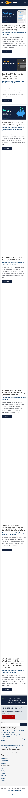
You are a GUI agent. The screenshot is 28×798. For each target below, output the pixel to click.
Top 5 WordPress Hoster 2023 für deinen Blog (12, 258)
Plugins (4, 129)
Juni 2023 (3, 763)
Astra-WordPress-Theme (14, 790)
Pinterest (22, 397)
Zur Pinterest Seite (9, 717)
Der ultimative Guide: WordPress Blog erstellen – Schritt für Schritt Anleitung (13, 528)
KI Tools (21, 81)
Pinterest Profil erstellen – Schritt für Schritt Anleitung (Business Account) (13, 392)
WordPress (22, 32)
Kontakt (14, 795)
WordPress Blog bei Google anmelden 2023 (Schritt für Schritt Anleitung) (13, 27)
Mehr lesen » (6, 52)
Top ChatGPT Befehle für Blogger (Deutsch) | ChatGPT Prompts (12, 76)
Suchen (2, 722)
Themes (9, 129)
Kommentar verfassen (8, 32)
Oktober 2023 (4, 758)
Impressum (14, 793)
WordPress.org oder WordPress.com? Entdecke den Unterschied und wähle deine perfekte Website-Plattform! (13, 663)
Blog (17, 32)
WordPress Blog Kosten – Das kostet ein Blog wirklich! (14, 123)
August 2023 (4, 760)
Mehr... (24, 702)
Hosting (21, 127)
